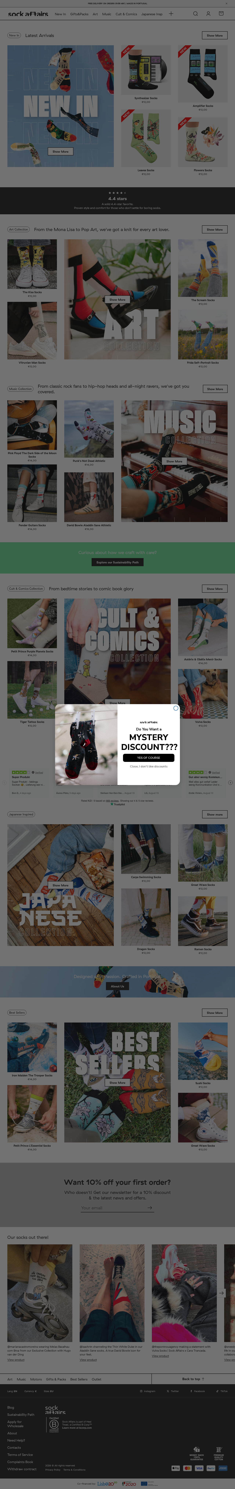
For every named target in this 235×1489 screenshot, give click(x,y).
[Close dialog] (176, 708)
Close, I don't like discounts (149, 766)
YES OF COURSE (148, 758)
